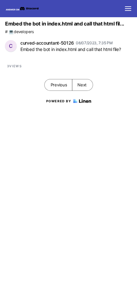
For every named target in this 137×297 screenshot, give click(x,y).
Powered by (58, 101)
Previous (59, 84)
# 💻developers (19, 31)
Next (82, 84)
